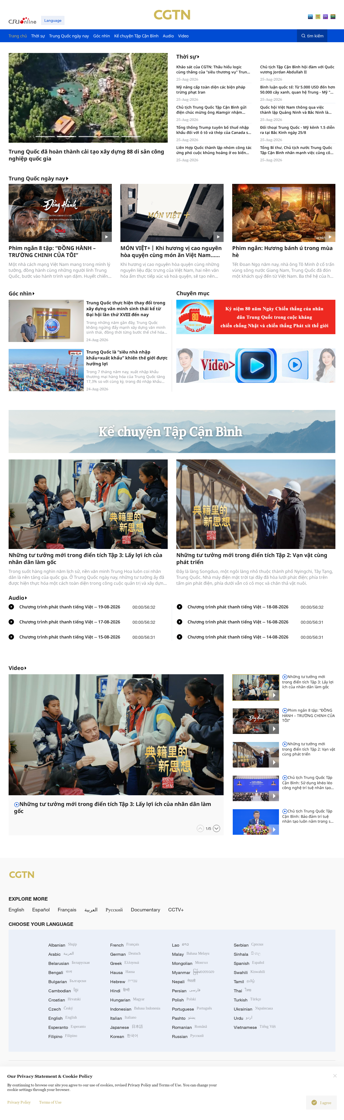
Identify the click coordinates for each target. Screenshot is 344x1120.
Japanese (126, 1027)
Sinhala (247, 954)
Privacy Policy (19, 1102)
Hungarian (127, 1000)
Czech (60, 1009)
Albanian (62, 945)
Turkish (247, 1000)
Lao (180, 945)
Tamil (244, 981)
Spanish (249, 963)
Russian (188, 1036)
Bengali (60, 972)
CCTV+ (176, 909)
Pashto (183, 1018)
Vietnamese (255, 1027)
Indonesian (135, 1009)
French (124, 945)
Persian (186, 990)
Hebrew (123, 981)
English (16, 909)
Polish (184, 1000)
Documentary (145, 909)
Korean (124, 1036)
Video (16, 668)
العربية (91, 909)
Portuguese (192, 1009)
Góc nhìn (20, 293)
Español (41, 909)
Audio (16, 597)
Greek (124, 963)
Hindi (120, 990)
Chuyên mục (192, 293)
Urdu (243, 1018)
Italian (123, 1018)
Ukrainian (253, 1009)
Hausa (122, 972)
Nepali (183, 981)
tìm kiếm (315, 35)
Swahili (249, 972)
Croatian (64, 1000)
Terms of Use (50, 1102)
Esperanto (67, 1027)
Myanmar (193, 972)
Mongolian (190, 963)
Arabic (61, 954)
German (125, 954)
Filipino (62, 1036)
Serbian (248, 945)
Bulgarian (67, 981)
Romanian (189, 1027)
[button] (45, 136)
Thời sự (186, 56)
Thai (242, 990)
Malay (190, 954)
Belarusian (68, 963)
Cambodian (63, 990)
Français (67, 909)
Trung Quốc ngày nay (37, 178)
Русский (114, 909)
